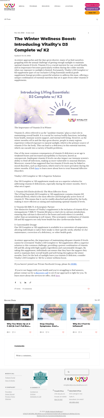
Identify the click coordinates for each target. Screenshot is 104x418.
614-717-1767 (58, 400)
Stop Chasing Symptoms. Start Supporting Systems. (51, 325)
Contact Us (34, 392)
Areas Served (9, 394)
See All (97, 300)
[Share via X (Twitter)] (20, 282)
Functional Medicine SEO (57, 416)
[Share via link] (30, 282)
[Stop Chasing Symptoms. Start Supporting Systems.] (52, 312)
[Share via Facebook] (15, 282)
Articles (32, 394)
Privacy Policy (10, 397)
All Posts (7, 19)
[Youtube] (71, 379)
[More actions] (88, 33)
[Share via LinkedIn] (25, 282)
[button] (97, 19)
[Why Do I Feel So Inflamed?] (85, 312)
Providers (8, 392)
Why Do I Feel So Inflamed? (81, 325)
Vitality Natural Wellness (53, 412)
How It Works (10, 381)
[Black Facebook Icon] (65, 379)
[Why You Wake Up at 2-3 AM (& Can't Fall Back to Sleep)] (19, 312)
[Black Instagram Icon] (68, 379)
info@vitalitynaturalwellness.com (75, 385)
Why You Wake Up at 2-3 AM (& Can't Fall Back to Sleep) (19, 325)
